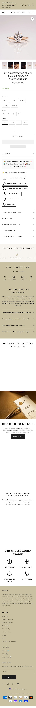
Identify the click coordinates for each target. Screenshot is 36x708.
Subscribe (9, 677)
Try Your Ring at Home (9, 641)
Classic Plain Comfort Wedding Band (12, 381)
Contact (4, 635)
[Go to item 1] (4, 65)
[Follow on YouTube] (18, 684)
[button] (18, 142)
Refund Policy (6, 629)
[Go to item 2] (10, 65)
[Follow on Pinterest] (13, 684)
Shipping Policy (6, 632)
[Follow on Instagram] (8, 684)
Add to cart (18, 136)
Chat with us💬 (6, 657)
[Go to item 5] (29, 65)
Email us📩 (5, 651)
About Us (5, 616)
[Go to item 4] (23, 65)
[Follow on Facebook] (3, 684)
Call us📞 (5, 654)
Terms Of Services (7, 619)
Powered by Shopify (24, 693)
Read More (18, 436)
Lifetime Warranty (7, 622)
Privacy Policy (6, 626)
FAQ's (3, 638)
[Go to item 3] (17, 65)
